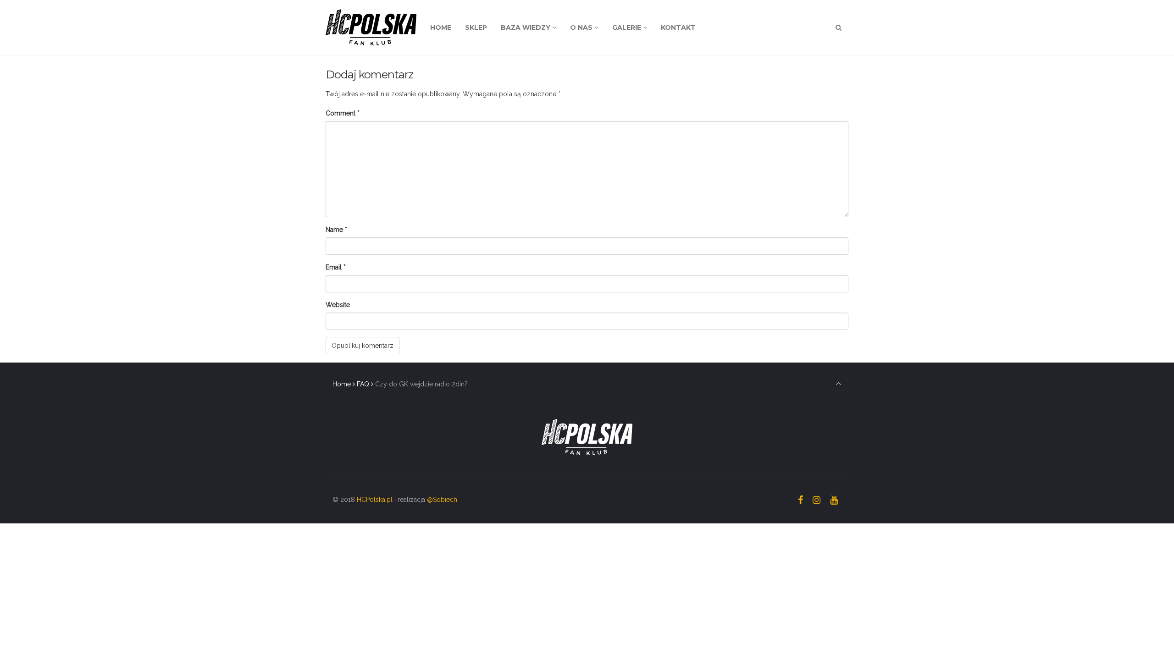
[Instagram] (816, 500)
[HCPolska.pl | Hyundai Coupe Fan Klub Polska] (371, 27)
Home (341, 384)
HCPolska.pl (375, 499)
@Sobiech (442, 499)
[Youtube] (834, 500)
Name (336, 229)
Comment (343, 113)
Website (338, 304)
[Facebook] (800, 500)
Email (336, 267)
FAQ (363, 384)
